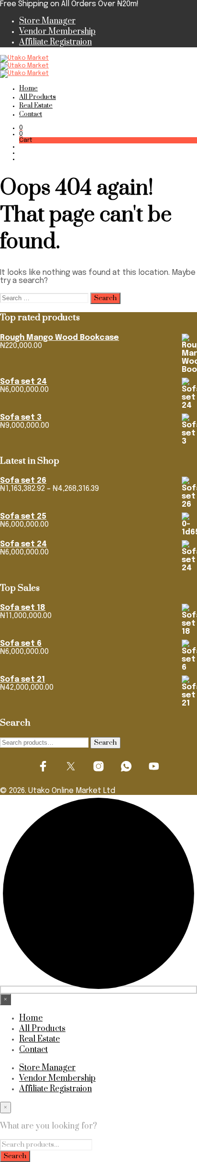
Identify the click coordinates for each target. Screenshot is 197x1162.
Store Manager (47, 21)
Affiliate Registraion (55, 42)
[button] (21, 128)
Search (105, 742)
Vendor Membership (57, 31)
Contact (30, 114)
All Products (37, 97)
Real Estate (36, 105)
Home (28, 88)
